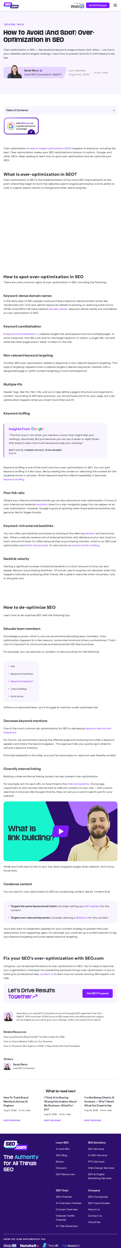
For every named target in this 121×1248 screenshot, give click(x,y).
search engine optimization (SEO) (50, 148)
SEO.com (9, 24)
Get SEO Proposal (98, 5)
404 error (82, 917)
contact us (47, 974)
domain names (58, 309)
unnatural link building (85, 545)
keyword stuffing (14, 479)
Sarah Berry (31, 70)
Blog (21, 24)
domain (90, 533)
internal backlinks (79, 784)
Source (12, 453)
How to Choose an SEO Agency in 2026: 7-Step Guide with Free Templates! (42, 1046)
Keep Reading (12, 1120)
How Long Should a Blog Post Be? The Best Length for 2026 (34, 1037)
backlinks (42, 504)
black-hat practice (36, 545)
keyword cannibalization (21, 334)
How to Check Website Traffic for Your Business (28, 1041)
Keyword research (22, 681)
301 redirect (92, 906)
